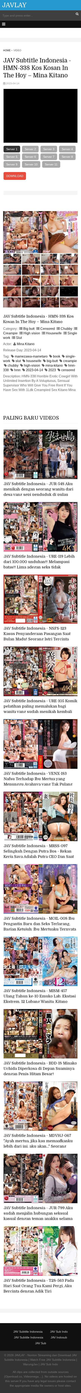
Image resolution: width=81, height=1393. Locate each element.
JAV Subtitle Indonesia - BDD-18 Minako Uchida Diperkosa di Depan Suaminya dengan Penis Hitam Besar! (40, 1068)
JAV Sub (40, 1343)
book (56, 356)
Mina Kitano (25, 344)
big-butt (52, 361)
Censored (47, 328)
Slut (19, 338)
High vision (31, 333)
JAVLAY (14, 5)
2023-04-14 (34, 370)
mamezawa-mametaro (31, 356)
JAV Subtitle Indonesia (28, 1331)
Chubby (66, 328)
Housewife (54, 333)
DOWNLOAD (14, 176)
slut (18, 361)
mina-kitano (54, 365)
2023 (52, 370)
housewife (33, 361)
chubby (13, 365)
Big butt (28, 328)
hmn (17, 370)
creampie (70, 361)
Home (7, 50)
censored (68, 370)
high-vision (32, 365)
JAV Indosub (59, 1337)
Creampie (10, 333)
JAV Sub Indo (59, 1331)
